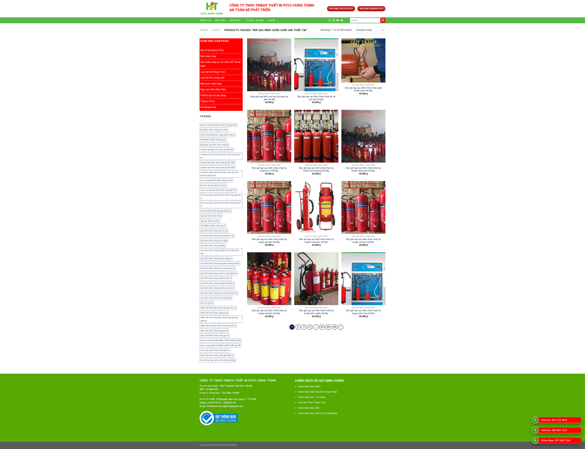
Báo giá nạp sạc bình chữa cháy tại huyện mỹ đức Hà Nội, (269, 312)
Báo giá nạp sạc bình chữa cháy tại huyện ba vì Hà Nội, (269, 169)
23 (322, 327)
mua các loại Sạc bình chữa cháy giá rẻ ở (218, 190)
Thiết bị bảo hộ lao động (213, 95)
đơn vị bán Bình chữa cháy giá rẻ (214, 335)
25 (334, 327)
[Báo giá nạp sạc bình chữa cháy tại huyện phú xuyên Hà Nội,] (316, 278)
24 (328, 327)
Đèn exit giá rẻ (206, 303)
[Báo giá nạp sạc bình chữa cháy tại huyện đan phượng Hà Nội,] (316, 136)
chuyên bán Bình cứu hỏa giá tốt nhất (216, 149)
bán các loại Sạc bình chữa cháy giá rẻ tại (218, 125)
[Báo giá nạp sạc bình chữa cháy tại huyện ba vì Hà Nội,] (269, 136)
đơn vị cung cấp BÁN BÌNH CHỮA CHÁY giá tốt (220, 340)
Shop (216, 30)
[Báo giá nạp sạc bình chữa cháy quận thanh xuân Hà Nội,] (363, 60)
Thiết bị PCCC (207, 101)
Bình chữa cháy (208, 56)
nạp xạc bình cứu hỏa (209, 221)
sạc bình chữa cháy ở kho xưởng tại (215, 298)
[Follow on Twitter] (337, 20)
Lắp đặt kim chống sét (212, 77)
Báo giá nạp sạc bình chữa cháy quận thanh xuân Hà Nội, (363, 89)
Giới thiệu (220, 20)
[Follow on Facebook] (329, 20)
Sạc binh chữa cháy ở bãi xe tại (213, 231)
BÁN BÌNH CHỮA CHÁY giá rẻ (213, 140)
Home (204, 30)
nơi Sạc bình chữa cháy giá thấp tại (215, 211)
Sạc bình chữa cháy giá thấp (212, 245)
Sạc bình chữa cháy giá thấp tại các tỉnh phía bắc (219, 252)
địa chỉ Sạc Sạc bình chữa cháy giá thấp (217, 360)
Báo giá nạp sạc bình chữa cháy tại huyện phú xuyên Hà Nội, (316, 312)
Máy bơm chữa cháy (211, 83)
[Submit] (382, 20)
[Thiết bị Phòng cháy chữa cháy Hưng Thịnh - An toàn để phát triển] (212, 8)
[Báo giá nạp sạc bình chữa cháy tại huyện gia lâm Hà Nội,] (269, 207)
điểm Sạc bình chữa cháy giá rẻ (214, 330)
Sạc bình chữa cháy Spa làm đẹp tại (215, 258)
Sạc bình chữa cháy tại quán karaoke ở (217, 283)
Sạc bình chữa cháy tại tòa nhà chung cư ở (218, 293)
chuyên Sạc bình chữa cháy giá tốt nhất (217, 167)
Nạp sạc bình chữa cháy (213, 89)
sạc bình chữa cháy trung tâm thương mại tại (219, 263)
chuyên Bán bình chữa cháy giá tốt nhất (217, 162)
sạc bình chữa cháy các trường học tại (217, 235)
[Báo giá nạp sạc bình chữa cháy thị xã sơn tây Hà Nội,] (316, 64)
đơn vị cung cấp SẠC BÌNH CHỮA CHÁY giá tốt (220, 345)
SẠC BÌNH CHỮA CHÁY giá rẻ (212, 226)
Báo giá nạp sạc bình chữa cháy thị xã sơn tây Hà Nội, (316, 98)
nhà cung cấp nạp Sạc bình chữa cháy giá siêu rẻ (220, 204)
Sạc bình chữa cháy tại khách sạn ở (215, 278)
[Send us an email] (341, 20)
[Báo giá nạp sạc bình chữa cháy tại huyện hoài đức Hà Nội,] (316, 207)
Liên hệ (271, 20)
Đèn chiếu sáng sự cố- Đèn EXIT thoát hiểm (220, 64)
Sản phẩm (234, 20)
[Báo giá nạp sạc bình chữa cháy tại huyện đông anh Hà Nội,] (363, 136)
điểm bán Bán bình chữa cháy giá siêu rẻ (218, 308)
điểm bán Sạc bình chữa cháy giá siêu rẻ (218, 325)
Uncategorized (208, 107)
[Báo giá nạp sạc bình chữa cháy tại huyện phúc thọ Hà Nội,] (363, 278)
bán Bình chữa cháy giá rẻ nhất (213, 130)
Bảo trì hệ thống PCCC (212, 50)
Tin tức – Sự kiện (255, 20)
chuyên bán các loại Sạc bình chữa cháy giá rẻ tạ (220, 156)
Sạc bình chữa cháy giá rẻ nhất (213, 240)
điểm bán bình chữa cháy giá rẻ (214, 313)
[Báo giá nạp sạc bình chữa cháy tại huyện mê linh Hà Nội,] (363, 207)
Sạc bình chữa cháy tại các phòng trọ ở (217, 268)
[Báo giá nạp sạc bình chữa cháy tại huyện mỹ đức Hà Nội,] (269, 278)
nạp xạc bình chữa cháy (210, 216)
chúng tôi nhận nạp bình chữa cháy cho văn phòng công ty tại (219, 173)
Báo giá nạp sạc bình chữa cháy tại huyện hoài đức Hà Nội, (316, 240)
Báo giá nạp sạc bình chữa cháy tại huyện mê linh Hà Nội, (363, 240)
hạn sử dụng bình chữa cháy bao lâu (216, 180)
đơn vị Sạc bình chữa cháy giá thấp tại (216, 355)
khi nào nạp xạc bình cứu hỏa (213, 185)
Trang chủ (205, 20)
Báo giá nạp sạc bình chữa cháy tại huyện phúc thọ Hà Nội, (363, 312)
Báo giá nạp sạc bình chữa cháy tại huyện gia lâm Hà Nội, (269, 240)
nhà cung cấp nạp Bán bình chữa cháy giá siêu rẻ (220, 196)
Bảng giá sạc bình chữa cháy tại (214, 145)
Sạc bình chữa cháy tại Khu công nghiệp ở (218, 273)
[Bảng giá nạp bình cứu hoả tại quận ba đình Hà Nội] (269, 64)
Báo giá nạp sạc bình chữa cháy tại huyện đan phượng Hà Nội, (316, 169)
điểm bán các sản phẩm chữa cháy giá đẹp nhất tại (219, 319)
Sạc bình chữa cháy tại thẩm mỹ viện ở (216, 288)
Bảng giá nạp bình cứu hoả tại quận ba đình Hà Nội (269, 98)
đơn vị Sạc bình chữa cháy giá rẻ (214, 350)
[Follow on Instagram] (333, 20)
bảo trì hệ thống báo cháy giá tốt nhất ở (217, 135)
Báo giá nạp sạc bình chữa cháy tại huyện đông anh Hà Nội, (363, 169)
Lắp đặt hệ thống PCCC (212, 71)
